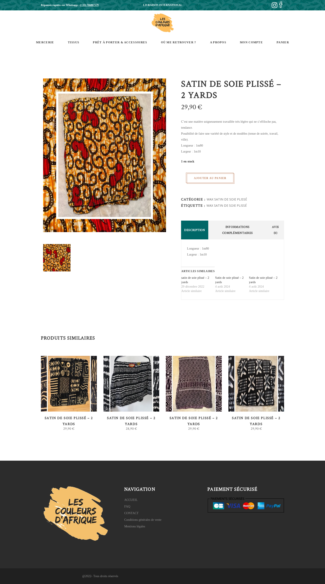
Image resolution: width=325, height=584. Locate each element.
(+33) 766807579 (89, 5)
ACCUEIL (131, 500)
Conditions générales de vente (142, 519)
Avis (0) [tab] (275, 230)
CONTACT (131, 513)
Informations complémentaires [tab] (237, 230)
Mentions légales (134, 526)
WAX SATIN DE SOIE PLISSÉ (227, 199)
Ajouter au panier (210, 178)
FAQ (127, 506)
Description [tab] (194, 230)
